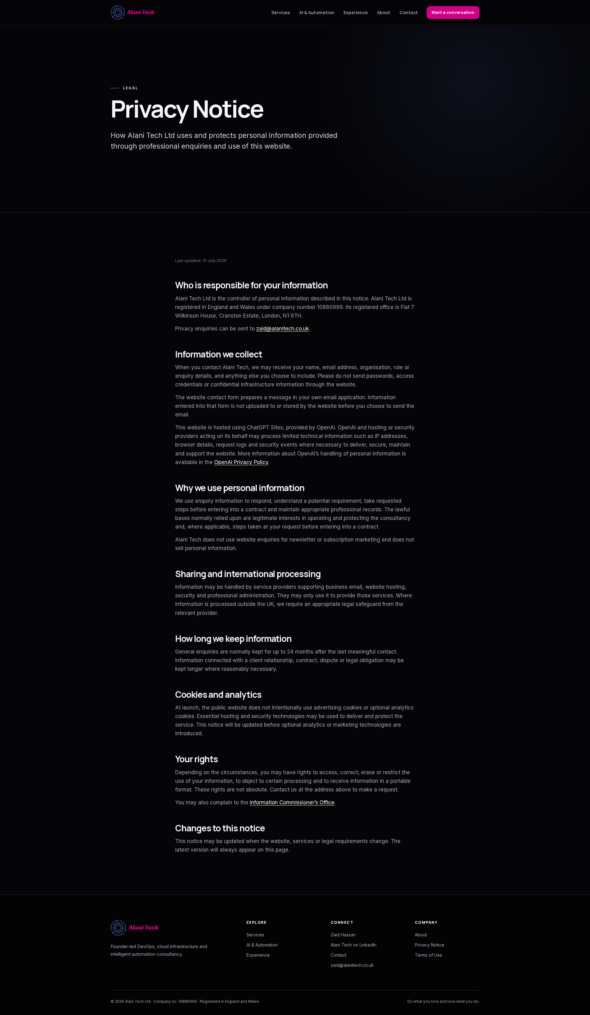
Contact (408, 12)
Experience (356, 12)
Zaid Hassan (343, 934)
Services (280, 12)
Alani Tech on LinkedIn (353, 944)
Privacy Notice (429, 944)
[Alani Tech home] (132, 12)
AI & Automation (316, 12)
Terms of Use (428, 955)
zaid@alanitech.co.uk (282, 329)
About (383, 12)
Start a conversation (452, 12)
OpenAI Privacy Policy (241, 462)
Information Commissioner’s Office (292, 802)
